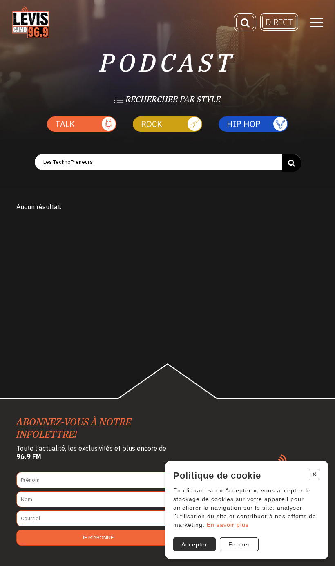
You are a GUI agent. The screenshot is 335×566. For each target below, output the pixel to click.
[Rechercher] (291, 163)
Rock (151, 124)
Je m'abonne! (98, 537)
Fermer (239, 544)
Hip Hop (244, 124)
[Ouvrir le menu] (316, 22)
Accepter (194, 544)
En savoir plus (228, 524)
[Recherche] (245, 22)
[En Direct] (279, 28)
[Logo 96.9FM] (30, 36)
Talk (65, 124)
